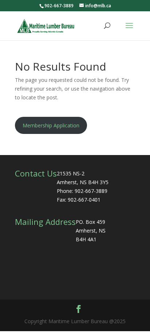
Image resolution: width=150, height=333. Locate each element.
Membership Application (51, 125)
